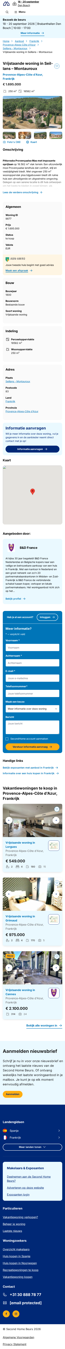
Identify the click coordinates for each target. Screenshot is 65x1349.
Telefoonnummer (17, 686)
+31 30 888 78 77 (25, 1294)
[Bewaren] (56, 66)
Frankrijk (34, 41)
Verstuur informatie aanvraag (30, 746)
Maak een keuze (15, 701)
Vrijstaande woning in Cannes (20, 992)
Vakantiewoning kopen (17, 1277)
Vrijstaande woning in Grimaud (20, 918)
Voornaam (13, 640)
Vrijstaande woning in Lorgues (20, 844)
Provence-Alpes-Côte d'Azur (19, 44)
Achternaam (14, 655)
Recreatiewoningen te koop (20, 1270)
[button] (7, 12)
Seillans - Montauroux (15, 48)
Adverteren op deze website (25, 1187)
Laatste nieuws (12, 1231)
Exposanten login (18, 1194)
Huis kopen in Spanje (16, 1256)
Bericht (10, 716)
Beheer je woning (14, 1224)
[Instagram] (15, 1313)
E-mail (10, 671)
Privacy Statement (14, 1344)
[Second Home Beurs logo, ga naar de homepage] (6, 3)
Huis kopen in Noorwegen (20, 1263)
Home (6, 41)
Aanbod (19, 41)
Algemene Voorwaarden (18, 1337)
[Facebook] (6, 1313)
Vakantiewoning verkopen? (20, 1217)
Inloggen (45, 617)
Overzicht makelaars (16, 1249)
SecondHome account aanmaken (29, 738)
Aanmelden (12, 1094)
